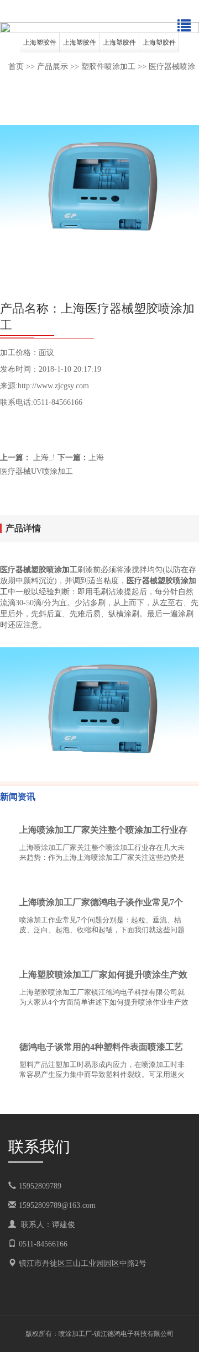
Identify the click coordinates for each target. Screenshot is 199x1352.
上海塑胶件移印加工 (119, 45)
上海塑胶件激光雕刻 (79, 45)
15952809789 (48, 1186)
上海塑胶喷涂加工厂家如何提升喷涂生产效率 (103, 977)
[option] (99, 27)
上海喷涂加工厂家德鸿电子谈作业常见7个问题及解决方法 (101, 904)
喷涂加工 (72, 1334)
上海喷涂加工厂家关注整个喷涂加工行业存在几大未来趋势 (103, 832)
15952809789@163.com (57, 1205)
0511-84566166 (43, 1244)
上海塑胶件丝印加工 (159, 45)
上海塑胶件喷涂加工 (39, 45)
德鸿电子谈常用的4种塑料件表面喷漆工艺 (101, 1047)
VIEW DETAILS (152, 879)
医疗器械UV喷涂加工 (36, 471)
